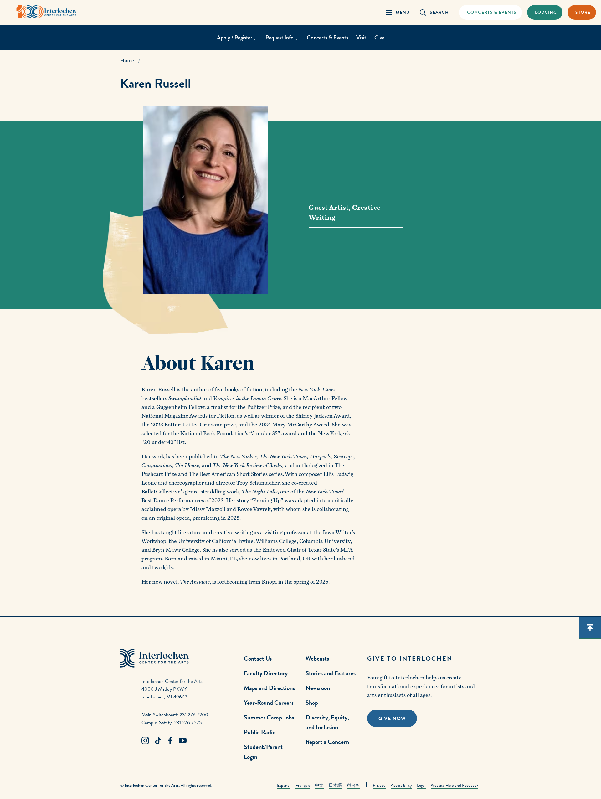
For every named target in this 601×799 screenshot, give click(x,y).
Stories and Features (331, 673)
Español (283, 785)
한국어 (353, 785)
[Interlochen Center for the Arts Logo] (46, 11)
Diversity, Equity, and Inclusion (327, 722)
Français (302, 785)
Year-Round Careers (269, 702)
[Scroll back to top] (590, 628)
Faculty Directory (266, 673)
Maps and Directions (269, 688)
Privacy (379, 785)
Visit (361, 38)
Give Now (392, 718)
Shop (312, 702)
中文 (319, 785)
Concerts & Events (327, 38)
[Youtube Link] (183, 741)
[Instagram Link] (145, 741)
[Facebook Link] (170, 741)
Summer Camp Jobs (269, 717)
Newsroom (319, 688)
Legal (421, 785)
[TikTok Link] (158, 741)
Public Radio (259, 732)
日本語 (335, 785)
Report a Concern (327, 741)
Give (379, 38)
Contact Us (258, 658)
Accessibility (401, 785)
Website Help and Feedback (454, 785)
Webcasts (317, 658)
